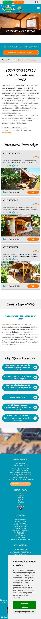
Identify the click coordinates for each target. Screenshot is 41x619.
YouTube (20, 497)
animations (6, 132)
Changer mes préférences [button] (24, 612)
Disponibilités (8, 617)
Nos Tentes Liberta (11, 153)
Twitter (20, 499)
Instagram (20, 496)
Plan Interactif (18, 2)
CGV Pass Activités (21, 554)
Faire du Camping (20, 528)
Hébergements (12, 60)
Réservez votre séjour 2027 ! (20, 52)
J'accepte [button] (24, 603)
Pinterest (20, 503)
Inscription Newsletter (20, 484)
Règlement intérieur (20, 549)
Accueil (4, 60)
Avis (32, 2)
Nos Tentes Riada (10, 200)
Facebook (20, 494)
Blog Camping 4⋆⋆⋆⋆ (20, 532)
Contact (27, 2)
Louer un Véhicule (21, 527)
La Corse (5, 324)
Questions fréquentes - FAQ (20, 539)
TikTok (21, 504)
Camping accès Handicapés (20, 530)
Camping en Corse (21, 521)
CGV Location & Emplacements (20, 553)
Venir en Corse (20, 523)
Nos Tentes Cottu (11, 247)
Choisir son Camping (20, 525)
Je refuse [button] (24, 607)
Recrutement (20, 536)
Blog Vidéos (20, 534)
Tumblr (20, 501)
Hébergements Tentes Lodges (27, 60)
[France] (37, 2)
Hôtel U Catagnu (20, 537)
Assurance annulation (20, 551)
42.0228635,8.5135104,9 (22, 474)
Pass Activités (7, 2)
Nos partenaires (20, 520)
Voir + (33, 192)
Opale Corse (6, 602)
